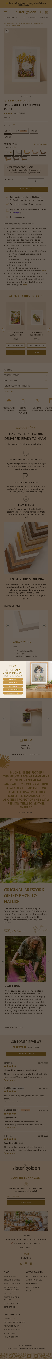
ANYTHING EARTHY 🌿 (13, 689)
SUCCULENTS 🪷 (13, 682)
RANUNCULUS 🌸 (13, 686)
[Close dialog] (51, 662)
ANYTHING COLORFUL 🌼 (13, 693)
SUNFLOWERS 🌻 (13, 679)
